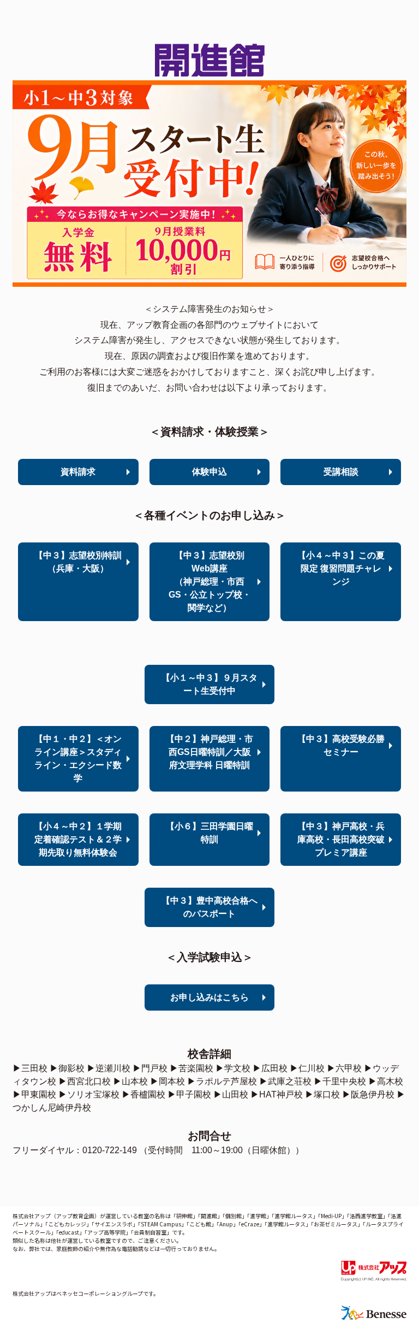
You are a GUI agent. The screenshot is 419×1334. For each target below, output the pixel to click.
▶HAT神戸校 (276, 1094)
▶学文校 (233, 1068)
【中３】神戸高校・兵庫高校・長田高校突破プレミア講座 (341, 839)
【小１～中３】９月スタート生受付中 (209, 684)
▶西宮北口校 (84, 1081)
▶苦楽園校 (191, 1068)
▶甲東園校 (34, 1094)
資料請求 (78, 471)
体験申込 (209, 471)
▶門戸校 (150, 1068)
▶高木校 (385, 1081)
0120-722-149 (109, 1150)
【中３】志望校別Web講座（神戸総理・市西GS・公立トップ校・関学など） (210, 581)
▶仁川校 (307, 1068)
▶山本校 (130, 1081)
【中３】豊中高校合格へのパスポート (209, 907)
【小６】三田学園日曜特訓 (209, 833)
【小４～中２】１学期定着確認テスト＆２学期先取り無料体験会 (78, 839)
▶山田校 (230, 1094)
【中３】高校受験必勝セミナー (341, 745)
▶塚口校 (322, 1094)
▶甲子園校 (189, 1094)
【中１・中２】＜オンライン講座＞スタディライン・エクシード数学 (78, 758)
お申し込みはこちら (209, 997)
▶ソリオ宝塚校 (88, 1094)
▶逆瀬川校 (108, 1068)
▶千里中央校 (340, 1081)
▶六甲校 (344, 1068)
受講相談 (341, 471)
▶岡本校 (167, 1081)
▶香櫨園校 (143, 1094)
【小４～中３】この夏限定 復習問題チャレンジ (341, 568)
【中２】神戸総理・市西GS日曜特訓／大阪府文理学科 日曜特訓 (209, 752)
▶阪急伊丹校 (368, 1094)
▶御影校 (67, 1068)
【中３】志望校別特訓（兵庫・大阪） (78, 562)
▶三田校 (30, 1068)
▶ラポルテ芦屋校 (222, 1081)
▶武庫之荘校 (285, 1081)
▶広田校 (270, 1068)
